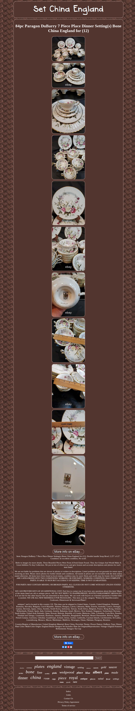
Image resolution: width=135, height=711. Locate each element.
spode (68, 682)
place (80, 672)
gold (103, 667)
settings (116, 679)
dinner (23, 678)
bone (30, 671)
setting (81, 667)
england (54, 666)
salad (100, 678)
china (35, 677)
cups (54, 679)
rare (75, 682)
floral (108, 679)
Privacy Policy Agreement (68, 702)
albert (97, 672)
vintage (69, 667)
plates (39, 666)
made (114, 672)
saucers (95, 668)
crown (29, 668)
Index (68, 691)
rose (46, 678)
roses (62, 682)
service (21, 673)
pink (54, 673)
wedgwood (66, 672)
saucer (113, 667)
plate (107, 673)
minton (88, 668)
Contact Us (68, 698)
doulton (22, 668)
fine (39, 672)
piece (62, 678)
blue (87, 672)
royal (73, 677)
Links (68, 695)
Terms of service (68, 706)
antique (84, 678)
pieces (92, 679)
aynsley (47, 673)
